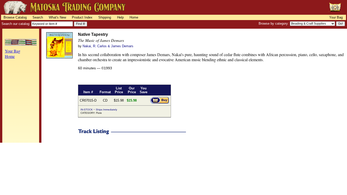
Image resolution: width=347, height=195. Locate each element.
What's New (57, 17)
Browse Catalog (15, 17)
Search (38, 17)
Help (120, 17)
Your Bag (336, 17)
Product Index (82, 17)
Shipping (104, 17)
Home (134, 17)
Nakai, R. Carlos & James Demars (108, 46)
